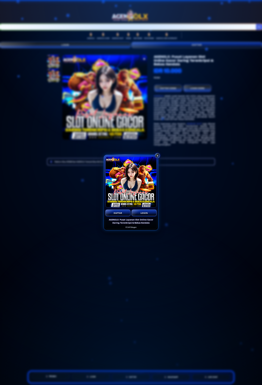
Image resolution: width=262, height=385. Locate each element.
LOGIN (144, 213)
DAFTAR (118, 213)
